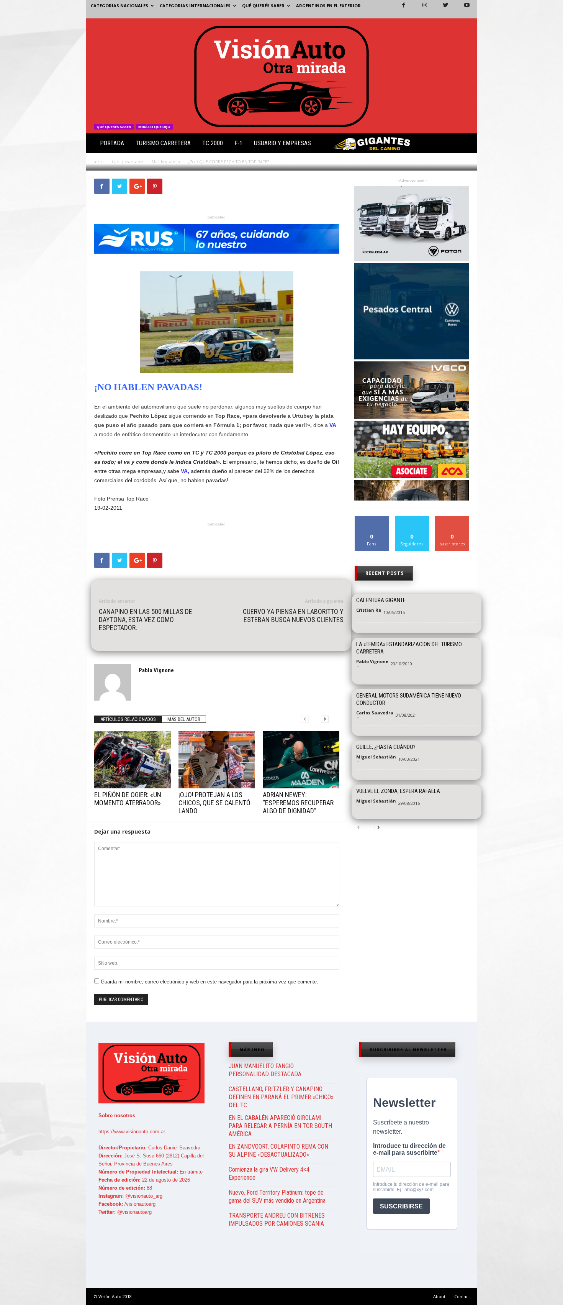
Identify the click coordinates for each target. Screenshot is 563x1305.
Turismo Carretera (163, 143)
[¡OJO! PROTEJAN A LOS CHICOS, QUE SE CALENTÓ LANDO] (216, 759)
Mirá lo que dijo (154, 126)
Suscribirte (452, 519)
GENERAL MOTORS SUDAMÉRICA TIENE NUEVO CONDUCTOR (408, 699)
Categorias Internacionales (195, 5)
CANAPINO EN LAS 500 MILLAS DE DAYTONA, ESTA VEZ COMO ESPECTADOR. (145, 619)
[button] (465, 145)
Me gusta (371, 519)
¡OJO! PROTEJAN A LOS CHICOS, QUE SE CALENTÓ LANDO (214, 803)
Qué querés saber (263, 5)
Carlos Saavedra (374, 713)
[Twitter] (441, 9)
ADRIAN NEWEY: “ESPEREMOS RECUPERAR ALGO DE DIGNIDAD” (298, 803)
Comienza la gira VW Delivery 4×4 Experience (269, 1173)
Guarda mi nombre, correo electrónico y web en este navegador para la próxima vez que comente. (209, 982)
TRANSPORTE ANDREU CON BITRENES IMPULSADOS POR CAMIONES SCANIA (277, 1219)
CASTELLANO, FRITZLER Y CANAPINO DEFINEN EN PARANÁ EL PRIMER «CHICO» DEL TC (281, 1097)
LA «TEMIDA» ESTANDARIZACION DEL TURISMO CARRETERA (409, 648)
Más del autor (183, 719)
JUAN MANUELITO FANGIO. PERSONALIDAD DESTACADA (265, 1070)
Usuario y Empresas (282, 143)
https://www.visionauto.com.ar (131, 1131)
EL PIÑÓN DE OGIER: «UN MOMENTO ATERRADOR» (127, 799)
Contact (462, 1296)
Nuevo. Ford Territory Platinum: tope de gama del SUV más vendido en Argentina (277, 1196)
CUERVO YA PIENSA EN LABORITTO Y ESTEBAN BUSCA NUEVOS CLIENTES (293, 615)
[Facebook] (399, 9)
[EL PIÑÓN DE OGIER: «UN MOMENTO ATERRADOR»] (132, 759)
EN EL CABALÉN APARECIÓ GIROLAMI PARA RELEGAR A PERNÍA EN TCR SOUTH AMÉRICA (280, 1126)
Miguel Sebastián (376, 757)
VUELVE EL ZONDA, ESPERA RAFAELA (398, 791)
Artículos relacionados (128, 719)
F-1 (238, 143)
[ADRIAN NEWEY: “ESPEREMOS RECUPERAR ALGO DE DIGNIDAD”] (301, 759)
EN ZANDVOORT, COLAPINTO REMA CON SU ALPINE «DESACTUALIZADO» (278, 1150)
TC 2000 (212, 143)
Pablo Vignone (118, 161)
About (439, 1296)
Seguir (412, 519)
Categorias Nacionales (119, 5)
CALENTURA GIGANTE (381, 600)
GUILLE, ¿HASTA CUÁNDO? (386, 747)
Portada (112, 143)
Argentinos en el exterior (328, 5)
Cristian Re (368, 610)
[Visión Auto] (281, 75)
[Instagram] (420, 9)
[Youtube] (462, 9)
